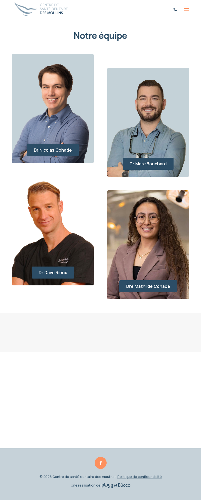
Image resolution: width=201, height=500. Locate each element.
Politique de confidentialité (139, 476)
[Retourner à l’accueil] (41, 8)
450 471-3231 (176, 9)
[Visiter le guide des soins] (124, 485)
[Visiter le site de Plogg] (107, 485)
